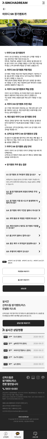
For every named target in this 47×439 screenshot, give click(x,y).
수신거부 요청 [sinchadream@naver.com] (14, 411)
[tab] (23, 174)
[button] (23, 174)
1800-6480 (11, 389)
